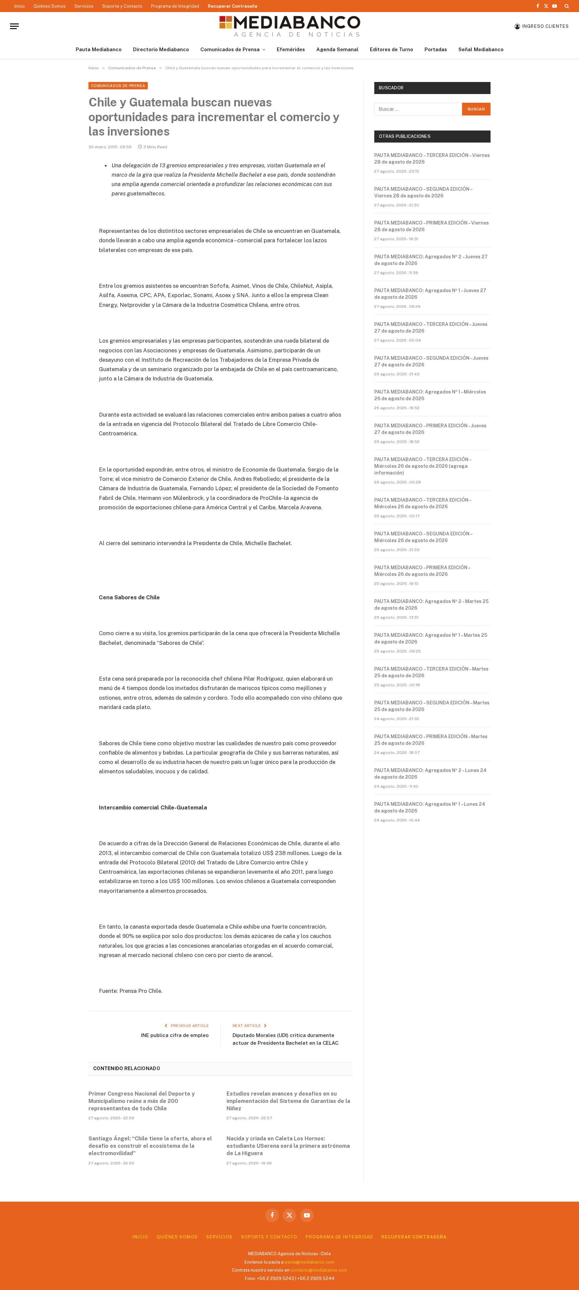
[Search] (566, 6)
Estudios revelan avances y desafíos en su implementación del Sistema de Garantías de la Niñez (288, 1101)
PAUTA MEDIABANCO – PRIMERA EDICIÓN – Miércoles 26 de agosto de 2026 (422, 571)
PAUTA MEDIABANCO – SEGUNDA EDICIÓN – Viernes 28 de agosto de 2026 (423, 192)
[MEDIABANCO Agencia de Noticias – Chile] (289, 26)
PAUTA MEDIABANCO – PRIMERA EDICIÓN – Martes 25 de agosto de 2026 (431, 740)
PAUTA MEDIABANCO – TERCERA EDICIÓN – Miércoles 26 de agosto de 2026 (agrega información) (422, 466)
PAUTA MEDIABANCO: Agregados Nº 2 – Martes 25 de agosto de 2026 (431, 605)
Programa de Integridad (175, 6)
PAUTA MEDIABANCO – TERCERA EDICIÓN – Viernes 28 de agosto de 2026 (432, 159)
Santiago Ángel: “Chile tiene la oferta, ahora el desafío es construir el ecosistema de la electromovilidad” (150, 1145)
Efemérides (291, 49)
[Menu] (14, 26)
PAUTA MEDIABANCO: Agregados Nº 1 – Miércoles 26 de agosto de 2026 (430, 395)
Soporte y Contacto (122, 6)
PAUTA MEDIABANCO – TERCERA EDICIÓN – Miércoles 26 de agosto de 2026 (422, 503)
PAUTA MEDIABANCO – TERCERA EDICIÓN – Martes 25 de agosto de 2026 (431, 672)
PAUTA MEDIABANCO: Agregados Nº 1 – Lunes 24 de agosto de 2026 (429, 807)
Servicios (83, 6)
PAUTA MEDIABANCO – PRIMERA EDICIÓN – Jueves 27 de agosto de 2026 (430, 429)
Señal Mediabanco (481, 49)
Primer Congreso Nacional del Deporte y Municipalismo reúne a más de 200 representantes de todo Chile (141, 1101)
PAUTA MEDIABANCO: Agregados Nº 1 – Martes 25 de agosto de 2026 (430, 638)
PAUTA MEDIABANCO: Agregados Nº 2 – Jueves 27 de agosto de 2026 (431, 260)
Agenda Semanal (337, 49)
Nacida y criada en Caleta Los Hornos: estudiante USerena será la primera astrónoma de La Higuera (288, 1145)
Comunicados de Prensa (230, 49)
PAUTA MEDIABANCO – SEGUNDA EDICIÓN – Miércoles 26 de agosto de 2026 (423, 537)
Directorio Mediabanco (161, 49)
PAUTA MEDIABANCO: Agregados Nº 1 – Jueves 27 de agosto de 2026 (430, 294)
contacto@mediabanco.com (319, 1270)
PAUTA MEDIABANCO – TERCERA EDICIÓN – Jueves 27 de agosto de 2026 (431, 328)
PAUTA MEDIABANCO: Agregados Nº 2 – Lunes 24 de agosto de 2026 (430, 774)
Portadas (436, 49)
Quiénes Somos (50, 6)
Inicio (19, 6)
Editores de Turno (391, 49)
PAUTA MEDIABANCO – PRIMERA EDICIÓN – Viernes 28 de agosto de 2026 (431, 226)
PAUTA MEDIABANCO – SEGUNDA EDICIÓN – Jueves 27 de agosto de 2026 (431, 361)
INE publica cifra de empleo (175, 1035)
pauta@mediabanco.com (309, 1262)
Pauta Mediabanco (99, 49)
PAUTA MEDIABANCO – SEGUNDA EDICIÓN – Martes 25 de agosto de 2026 (432, 706)
